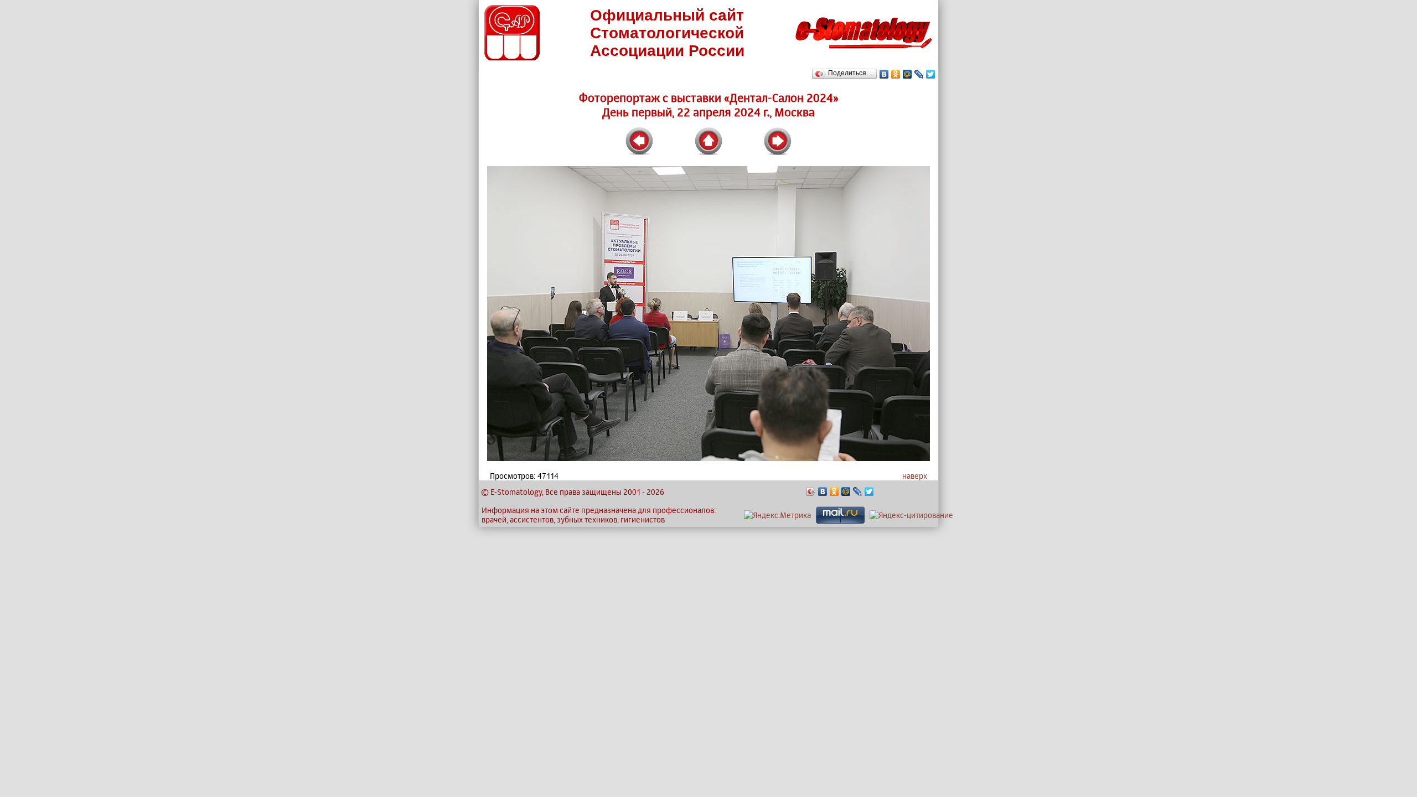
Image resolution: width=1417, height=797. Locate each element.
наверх (914, 475)
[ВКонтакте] (884, 74)
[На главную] (863, 51)
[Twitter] (931, 74)
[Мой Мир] (907, 74)
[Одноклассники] (896, 74)
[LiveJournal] (919, 74)
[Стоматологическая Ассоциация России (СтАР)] (512, 57)
